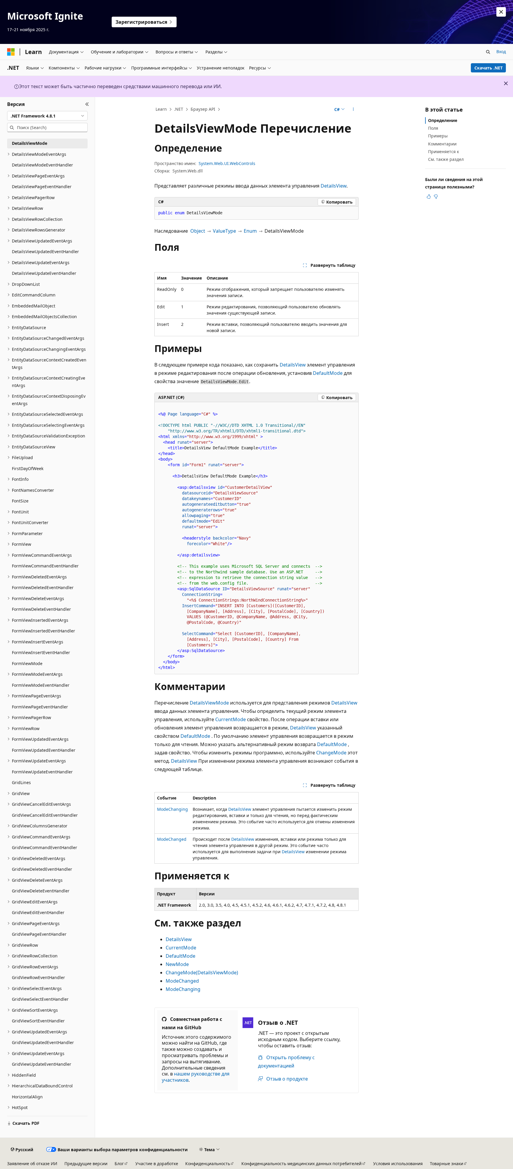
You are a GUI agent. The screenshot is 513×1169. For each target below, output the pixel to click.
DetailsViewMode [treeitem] (29, 143)
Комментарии (442, 144)
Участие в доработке (156, 1163)
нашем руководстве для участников (195, 1076)
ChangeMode (331, 752)
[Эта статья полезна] (428, 196)
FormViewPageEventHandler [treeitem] (40, 707)
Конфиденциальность (207, 1163)
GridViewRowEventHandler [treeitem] (38, 977)
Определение (442, 120)
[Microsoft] (11, 52)
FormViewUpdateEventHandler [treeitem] (42, 772)
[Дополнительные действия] (353, 109)
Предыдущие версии (85, 1163)
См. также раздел (446, 159)
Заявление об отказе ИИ (32, 1163)
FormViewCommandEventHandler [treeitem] (45, 566)
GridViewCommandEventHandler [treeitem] (44, 847)
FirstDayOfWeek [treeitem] (27, 468)
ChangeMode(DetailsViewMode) (202, 972)
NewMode (177, 964)
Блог (119, 1163)
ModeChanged (171, 839)
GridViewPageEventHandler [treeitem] (39, 934)
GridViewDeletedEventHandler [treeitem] (42, 869)
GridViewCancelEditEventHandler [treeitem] (45, 815)
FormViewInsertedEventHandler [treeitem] (43, 631)
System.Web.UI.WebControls (227, 163)
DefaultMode (328, 373)
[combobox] (47, 115)
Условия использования (398, 1163)
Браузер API (203, 109)
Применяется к (443, 151)
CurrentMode (230, 719)
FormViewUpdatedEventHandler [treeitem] (43, 750)
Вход (501, 51)
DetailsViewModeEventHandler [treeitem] (42, 165)
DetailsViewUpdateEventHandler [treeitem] (44, 273)
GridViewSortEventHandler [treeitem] (38, 1021)
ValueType (224, 231)
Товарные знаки (446, 1163)
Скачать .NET (488, 68)
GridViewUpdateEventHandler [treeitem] (41, 1064)
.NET (178, 109)
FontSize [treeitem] (20, 501)
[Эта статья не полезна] (435, 196)
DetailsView (333, 186)
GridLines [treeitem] (21, 782)
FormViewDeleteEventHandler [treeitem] (41, 609)
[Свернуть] (87, 104)
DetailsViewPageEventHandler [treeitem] (42, 186)
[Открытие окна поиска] (488, 52)
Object (197, 231)
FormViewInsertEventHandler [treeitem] (41, 652)
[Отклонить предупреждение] (501, 12)
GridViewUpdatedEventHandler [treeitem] (43, 1042)
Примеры (438, 136)
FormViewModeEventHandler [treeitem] (40, 685)
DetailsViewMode (209, 703)
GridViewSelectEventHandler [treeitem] (40, 999)
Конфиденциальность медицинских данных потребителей (301, 1163)
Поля (433, 128)
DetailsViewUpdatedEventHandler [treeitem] (45, 251)
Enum (250, 231)
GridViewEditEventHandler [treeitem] (38, 912)
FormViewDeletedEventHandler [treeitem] (43, 587)
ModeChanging (172, 809)
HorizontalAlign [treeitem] (27, 1097)
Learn (161, 109)
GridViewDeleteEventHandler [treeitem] (40, 891)
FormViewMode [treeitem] (27, 663)
